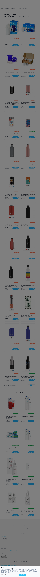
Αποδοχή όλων (22, 574)
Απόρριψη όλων (4, 574)
